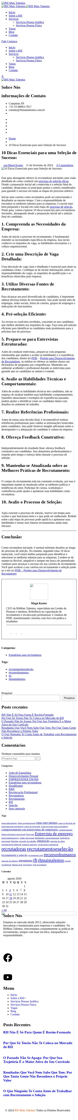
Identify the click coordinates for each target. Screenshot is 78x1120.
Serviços (14, 18)
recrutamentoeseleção (21, 669)
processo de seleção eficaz (54, 181)
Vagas (12, 28)
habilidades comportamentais (47, 838)
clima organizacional (26, 823)
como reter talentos (46, 822)
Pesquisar (6, 693)
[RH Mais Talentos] (13, 3)
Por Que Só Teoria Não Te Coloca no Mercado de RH (32, 718)
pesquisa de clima (57, 841)
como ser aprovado (32, 826)
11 (10, 894)
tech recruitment (39, 865)
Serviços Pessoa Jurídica (30, 22)
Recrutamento (17, 798)
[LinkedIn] (14, 632)
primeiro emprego (29, 845)
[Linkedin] (10, 129)
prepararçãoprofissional (11, 845)
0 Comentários (64, 165)
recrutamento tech (35, 855)
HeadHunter (16, 785)
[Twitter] (10, 122)
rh (10, 675)
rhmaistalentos (17, 679)
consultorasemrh (65, 830)
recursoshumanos (18, 672)
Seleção (13, 805)
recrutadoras (13, 849)
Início (12, 12)
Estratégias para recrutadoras (25, 654)
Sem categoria (17, 808)
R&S (12, 789)
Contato (13, 35)
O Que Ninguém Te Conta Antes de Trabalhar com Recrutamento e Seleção (37, 1093)
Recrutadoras (16, 795)
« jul (4, 909)
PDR (34, 358)
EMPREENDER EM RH (23, 779)
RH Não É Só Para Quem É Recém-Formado (27, 714)
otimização (43, 840)
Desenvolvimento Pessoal (23, 776)
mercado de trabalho (27, 841)
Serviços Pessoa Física (29, 25)
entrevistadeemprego (10, 838)
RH (11, 802)
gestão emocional (27, 838)
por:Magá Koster (13, 165)
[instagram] (24, 632)
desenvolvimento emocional (13, 834)
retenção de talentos (9, 861)
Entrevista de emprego (54, 833)
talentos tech (17, 865)
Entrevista (30, 834)
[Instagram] (10, 125)
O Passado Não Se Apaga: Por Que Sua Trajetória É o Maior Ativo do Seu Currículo (36, 1060)
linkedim (14, 841)
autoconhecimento (9, 823)
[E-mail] (8, 632)
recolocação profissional (48, 845)
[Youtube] (10, 132)
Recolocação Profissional (23, 792)
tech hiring (27, 865)
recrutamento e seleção (14, 855)
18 (10, 898)
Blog (11, 31)
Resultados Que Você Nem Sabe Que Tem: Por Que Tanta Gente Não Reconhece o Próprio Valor (37, 1076)
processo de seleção (61, 206)
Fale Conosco (9, 41)
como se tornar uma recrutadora (54, 826)
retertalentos (25, 860)
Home (12, 138)
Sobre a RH (15, 15)
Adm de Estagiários (20, 772)
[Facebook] (10, 119)
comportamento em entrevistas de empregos (29, 829)
